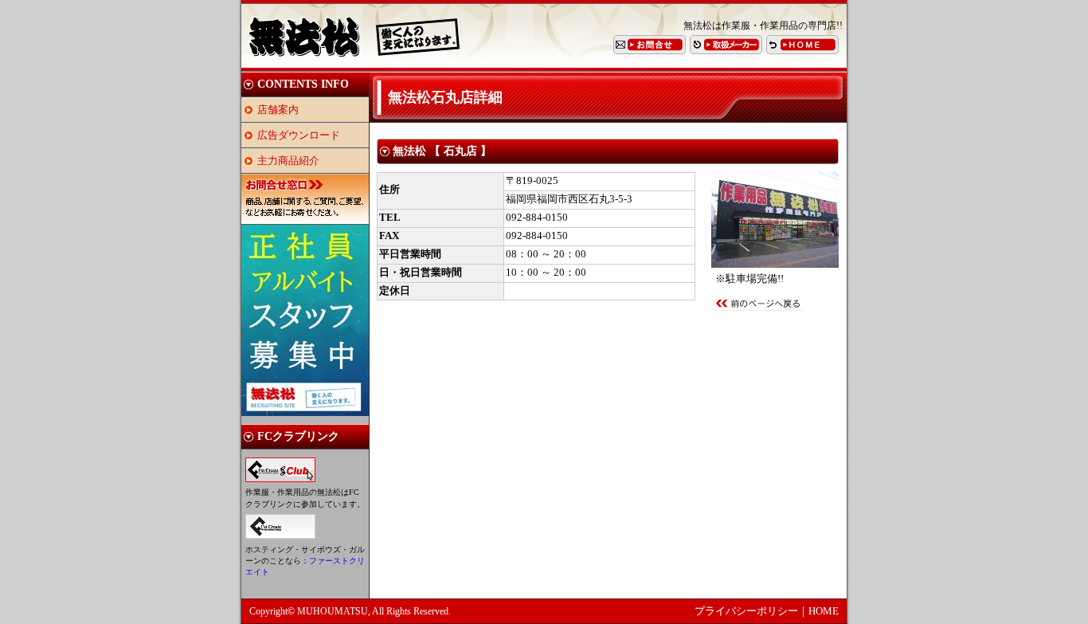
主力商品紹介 (288, 161)
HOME (823, 611)
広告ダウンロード (298, 135)
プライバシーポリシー (746, 611)
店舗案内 (278, 110)
